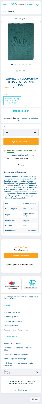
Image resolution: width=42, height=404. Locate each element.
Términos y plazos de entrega (14, 359)
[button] (21, 165)
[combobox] (21, 11)
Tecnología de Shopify (25, 383)
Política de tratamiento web (13, 321)
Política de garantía (10, 317)
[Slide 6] (30, 64)
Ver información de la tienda (17, 158)
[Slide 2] (15, 64)
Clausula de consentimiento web (15, 330)
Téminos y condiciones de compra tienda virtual (18, 349)
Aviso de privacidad (10, 326)
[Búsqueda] (3, 11)
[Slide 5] (26, 64)
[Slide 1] (12, 64)
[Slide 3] (19, 64)
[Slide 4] (23, 64)
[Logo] (21, 4)
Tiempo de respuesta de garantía (15, 354)
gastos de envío (13, 118)
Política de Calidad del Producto (15, 312)
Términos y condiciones (12, 343)
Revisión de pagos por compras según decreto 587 (18, 364)
